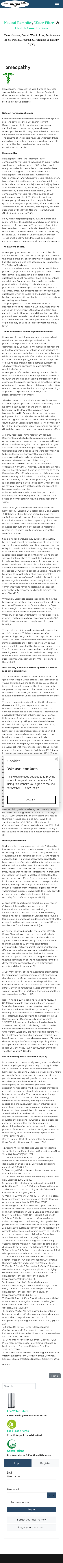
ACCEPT (31, 799)
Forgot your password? (31, 1527)
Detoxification (11, 35)
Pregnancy (28, 39)
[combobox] (19, 1386)
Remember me (20, 1502)
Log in (31, 1509)
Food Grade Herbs (18, 1431)
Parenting (41, 39)
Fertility (16, 39)
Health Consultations (31, 28)
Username (13, 1476)
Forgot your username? (31, 1519)
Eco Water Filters (17, 1411)
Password (13, 1489)
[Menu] (57, 4)
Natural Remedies (18, 22)
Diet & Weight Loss (33, 35)
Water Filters (44, 22)
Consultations (15, 1451)
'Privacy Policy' (30, 787)
